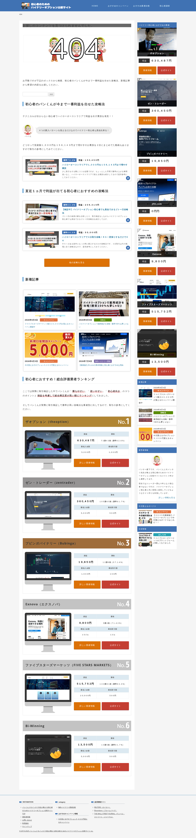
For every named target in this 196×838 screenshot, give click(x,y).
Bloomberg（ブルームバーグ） (105, 810)
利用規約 (25, 823)
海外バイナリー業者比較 (67, 807)
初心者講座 (165, 6)
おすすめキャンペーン (118, 6)
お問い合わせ (27, 820)
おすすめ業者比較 (141, 6)
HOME (95, 6)
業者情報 (147, 70)
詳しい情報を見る (167, 497)
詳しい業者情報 (87, 462)
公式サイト (115, 462)
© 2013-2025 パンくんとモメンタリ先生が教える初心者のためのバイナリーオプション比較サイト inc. (56, 831)
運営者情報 (26, 817)
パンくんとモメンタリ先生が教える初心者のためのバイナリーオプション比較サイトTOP (37, 810)
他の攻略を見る (77, 262)
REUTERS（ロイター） (102, 807)
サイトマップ (27, 826)
